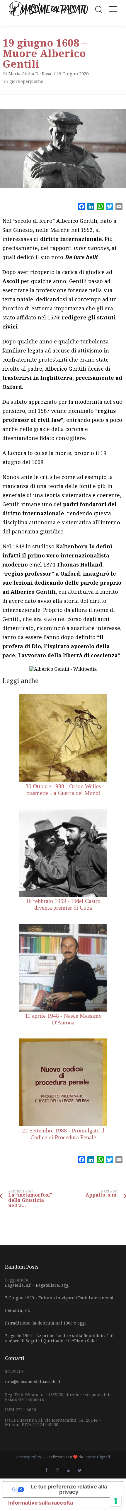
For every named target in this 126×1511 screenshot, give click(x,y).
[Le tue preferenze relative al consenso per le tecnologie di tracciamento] (115, 1500)
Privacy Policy (28, 1456)
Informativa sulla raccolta (40, 1503)
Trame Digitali (97, 1456)
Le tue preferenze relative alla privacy (69, 1489)
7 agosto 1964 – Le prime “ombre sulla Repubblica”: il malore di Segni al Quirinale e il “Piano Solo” (59, 1338)
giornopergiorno (26, 81)
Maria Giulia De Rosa (29, 73)
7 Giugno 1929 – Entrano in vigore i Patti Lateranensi (59, 1297)
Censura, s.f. (17, 1310)
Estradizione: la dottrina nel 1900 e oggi (45, 1323)
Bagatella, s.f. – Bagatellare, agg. (37, 1285)
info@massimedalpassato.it (32, 1381)
